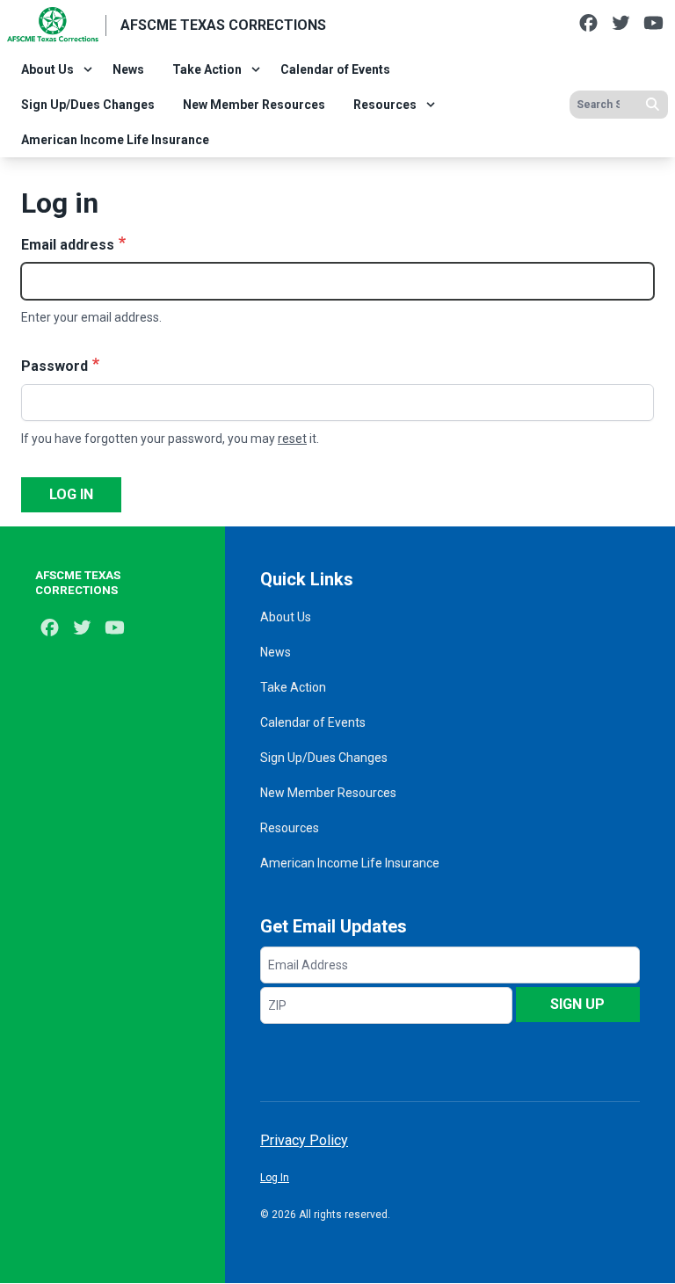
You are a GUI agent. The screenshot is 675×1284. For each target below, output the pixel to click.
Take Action (207, 69)
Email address (67, 244)
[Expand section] (88, 69)
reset (292, 439)
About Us (47, 69)
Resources (385, 105)
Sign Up (577, 1004)
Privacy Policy (304, 1140)
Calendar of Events (335, 69)
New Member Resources (254, 105)
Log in (71, 494)
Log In (274, 1178)
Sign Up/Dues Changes (88, 105)
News (128, 69)
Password (54, 366)
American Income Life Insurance (115, 140)
